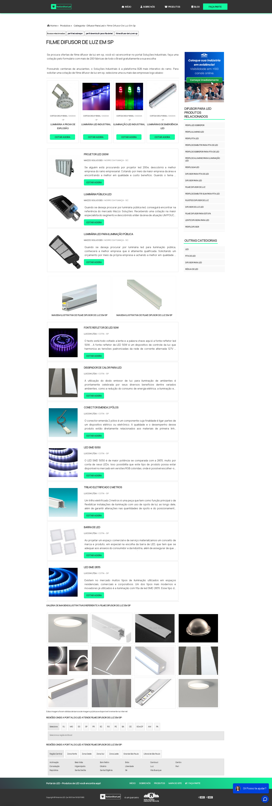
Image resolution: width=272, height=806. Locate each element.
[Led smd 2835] (63, 594)
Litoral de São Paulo (152, 753)
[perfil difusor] (111, 693)
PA (157, 726)
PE (116, 726)
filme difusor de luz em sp (126, 33)
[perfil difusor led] (198, 693)
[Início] (61, 6)
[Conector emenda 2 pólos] (63, 435)
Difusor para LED (193, 262)
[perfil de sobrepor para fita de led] (198, 628)
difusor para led (193, 180)
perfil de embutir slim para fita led (202, 193)
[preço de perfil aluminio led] (68, 628)
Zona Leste (114, 753)
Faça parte (215, 6)
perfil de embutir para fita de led (99, 33)
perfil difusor (192, 226)
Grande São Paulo (131, 753)
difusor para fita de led (197, 174)
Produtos (174, 6)
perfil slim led (192, 167)
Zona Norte (72, 753)
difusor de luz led (194, 207)
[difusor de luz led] (198, 661)
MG (71, 726)
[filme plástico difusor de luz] (68, 693)
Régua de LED (191, 269)
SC (101, 726)
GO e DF (140, 726)
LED (187, 249)
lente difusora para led (197, 220)
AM (149, 726)
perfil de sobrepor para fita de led (202, 151)
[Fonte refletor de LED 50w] (63, 355)
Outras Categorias (200, 240)
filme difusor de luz (195, 187)
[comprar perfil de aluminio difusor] (68, 661)
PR (93, 726)
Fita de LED (190, 256)
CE (130, 726)
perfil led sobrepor (75, 33)
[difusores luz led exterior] (155, 693)
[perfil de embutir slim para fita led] (111, 661)
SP (86, 726)
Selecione (54, 726)
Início (128, 6)
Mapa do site (175, 783)
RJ (64, 726)
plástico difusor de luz (197, 200)
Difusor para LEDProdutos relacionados (197, 112)
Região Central (56, 753)
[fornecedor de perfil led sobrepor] (111, 628)
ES (79, 726)
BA (123, 726)
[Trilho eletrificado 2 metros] (63, 515)
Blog (197, 6)
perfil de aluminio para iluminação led (202, 159)
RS (108, 726)
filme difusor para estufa (198, 213)
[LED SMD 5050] (63, 475)
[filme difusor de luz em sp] (79, 295)
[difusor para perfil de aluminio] (155, 628)
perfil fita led (192, 138)
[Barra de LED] (63, 554)
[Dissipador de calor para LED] (63, 395)
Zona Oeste (86, 753)
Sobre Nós (149, 6)
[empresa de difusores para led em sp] (155, 661)
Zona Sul (100, 753)
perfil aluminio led (194, 132)
